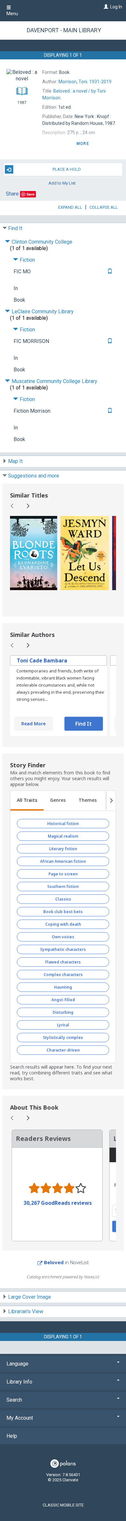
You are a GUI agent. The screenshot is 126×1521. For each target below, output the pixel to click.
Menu (12, 13)
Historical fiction (63, 823)
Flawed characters (63, 962)
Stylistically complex (63, 1037)
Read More (33, 723)
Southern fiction (63, 886)
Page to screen (63, 874)
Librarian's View (25, 1311)
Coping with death (63, 924)
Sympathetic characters (63, 949)
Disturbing (63, 1012)
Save (30, 194)
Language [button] (17, 1364)
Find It (15, 228)
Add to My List (62, 182)
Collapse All (103, 207)
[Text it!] (109, 271)
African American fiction (63, 861)
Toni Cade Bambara (42, 660)
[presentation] (33, 553)
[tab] (27, 801)
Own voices (63, 937)
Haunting (63, 987)
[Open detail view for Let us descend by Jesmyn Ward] (84, 553)
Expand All (70, 207)
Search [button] (14, 1400)
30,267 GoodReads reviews (58, 1203)
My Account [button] (19, 1418)
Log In (116, 6)
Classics (63, 899)
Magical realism (63, 836)
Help (11, 1436)
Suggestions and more (33, 476)
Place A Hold (67, 169)
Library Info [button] (19, 1382)
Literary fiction (63, 848)
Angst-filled (63, 999)
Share (12, 194)
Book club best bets (63, 911)
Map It (15, 461)
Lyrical (63, 1025)
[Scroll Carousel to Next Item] (28, 506)
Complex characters (63, 974)
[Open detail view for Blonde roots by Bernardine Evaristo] (33, 553)
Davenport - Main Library (64, 30)
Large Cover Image (29, 1297)
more (83, 143)
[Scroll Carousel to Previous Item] (12, 506)
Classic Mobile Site (63, 1505)
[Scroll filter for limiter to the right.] (111, 801)
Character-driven (63, 1050)
